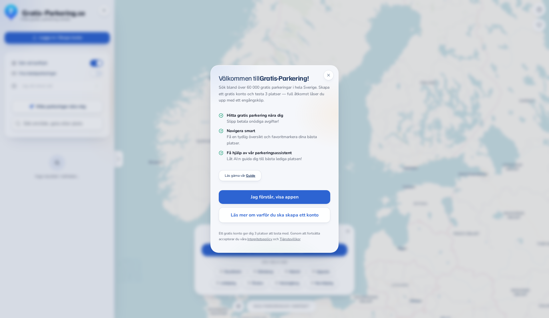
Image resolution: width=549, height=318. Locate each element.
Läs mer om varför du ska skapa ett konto (275, 215)
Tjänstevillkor (290, 239)
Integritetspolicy (259, 239)
